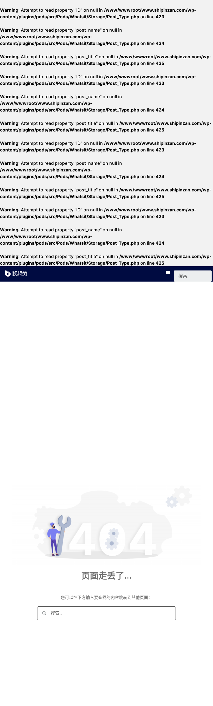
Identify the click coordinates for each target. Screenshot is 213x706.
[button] (168, 272)
